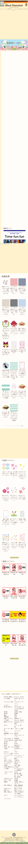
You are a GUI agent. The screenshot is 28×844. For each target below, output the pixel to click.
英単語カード (17, 718)
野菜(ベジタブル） (9, 722)
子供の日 (16, 760)
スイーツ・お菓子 (8, 753)
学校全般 (16, 738)
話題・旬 (6, 790)
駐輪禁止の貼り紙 (22, 573)
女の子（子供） (8, 760)
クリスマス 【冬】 (9, 702)
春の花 (5, 713)
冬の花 (16, 778)
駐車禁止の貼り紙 (14, 573)
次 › (19, 425)
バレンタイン (7, 798)
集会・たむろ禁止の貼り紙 (22, 644)
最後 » (22, 425)
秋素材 (5, 765)
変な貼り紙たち (8, 707)
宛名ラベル (17, 762)
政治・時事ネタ (8, 785)
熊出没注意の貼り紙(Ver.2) (14, 620)
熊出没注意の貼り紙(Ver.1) (22, 620)
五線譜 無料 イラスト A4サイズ (23, 520)
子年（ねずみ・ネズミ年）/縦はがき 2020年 (9, 740)
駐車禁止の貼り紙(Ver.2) (5, 573)
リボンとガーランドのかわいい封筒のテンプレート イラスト (14, 395)
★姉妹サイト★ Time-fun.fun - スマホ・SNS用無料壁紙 (14, 841)
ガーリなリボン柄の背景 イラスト (14, 351)
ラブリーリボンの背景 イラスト (22, 351)
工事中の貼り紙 (5, 644)
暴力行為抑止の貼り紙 (22, 597)
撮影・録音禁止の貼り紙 (14, 597)
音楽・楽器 (17, 765)
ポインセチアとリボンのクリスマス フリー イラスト (13, 332)
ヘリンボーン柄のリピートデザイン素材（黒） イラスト (13, 311)
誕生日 (5, 745)
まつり (5, 795)
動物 (15, 758)
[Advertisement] (14, 25)
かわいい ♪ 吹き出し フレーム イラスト (6, 473)
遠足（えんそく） (19, 790)
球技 (15, 715)
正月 (15, 742)
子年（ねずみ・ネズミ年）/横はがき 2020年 (19, 708)
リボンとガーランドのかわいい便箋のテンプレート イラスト (22, 374)
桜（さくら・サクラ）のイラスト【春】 (22, 497)
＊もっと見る (14, 557)
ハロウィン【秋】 (19, 728)
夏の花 (16, 733)
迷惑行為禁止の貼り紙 (14, 644)
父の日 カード (7, 788)
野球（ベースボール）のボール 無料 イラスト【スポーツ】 (6, 290)
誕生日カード (17, 745)
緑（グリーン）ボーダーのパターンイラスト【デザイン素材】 (5, 395)
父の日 (16, 743)
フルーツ (6, 732)
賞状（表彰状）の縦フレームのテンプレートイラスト (5, 522)
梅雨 (5, 715)
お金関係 (16, 747)
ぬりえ (5, 725)
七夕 (5, 758)
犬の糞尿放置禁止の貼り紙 (5, 620)
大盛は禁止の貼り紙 (5, 597)
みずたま (6, 752)
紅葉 (15, 717)
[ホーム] (14, 5)
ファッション (17, 730)
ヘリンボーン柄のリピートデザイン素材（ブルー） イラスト (22, 311)
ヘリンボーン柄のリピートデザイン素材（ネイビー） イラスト (23, 290)
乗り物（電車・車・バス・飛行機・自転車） (18, 775)
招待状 (5, 712)
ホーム (1, 243)
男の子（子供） (18, 788)
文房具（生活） (18, 740)
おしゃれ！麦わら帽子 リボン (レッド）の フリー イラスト (22, 395)
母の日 (5, 743)
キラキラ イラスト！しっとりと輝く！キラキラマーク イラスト (22, 475)
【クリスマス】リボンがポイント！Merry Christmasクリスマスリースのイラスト (6, 333)
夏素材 (5, 782)
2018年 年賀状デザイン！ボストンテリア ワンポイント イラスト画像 (6, 374)
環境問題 (6, 717)
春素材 (16, 713)
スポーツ (16, 753)
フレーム (16, 732)
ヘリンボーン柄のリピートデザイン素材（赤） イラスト (13, 290)
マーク (16, 705)
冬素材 (16, 780)
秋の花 (16, 763)
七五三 (16, 772)
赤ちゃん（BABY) (19, 720)
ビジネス (6, 705)
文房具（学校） (18, 712)
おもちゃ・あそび (19, 697)
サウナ (16, 752)
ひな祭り (16, 767)
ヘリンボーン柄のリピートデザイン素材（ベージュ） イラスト (6, 311)
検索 (5, 243)
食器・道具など (8, 792)
